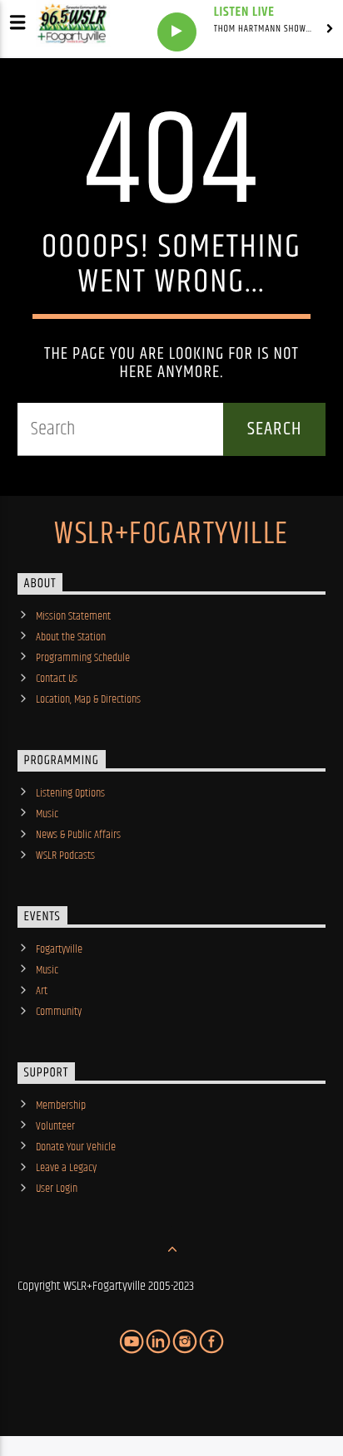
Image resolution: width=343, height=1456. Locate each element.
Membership (61, 1105)
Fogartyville (59, 949)
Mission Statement (73, 616)
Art (41, 991)
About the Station (71, 637)
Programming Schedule (83, 658)
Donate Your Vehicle (76, 1147)
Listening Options (70, 793)
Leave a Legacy (66, 1168)
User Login (56, 1188)
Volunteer (55, 1126)
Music (47, 814)
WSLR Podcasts (65, 855)
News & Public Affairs (78, 835)
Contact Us (56, 678)
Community (59, 1012)
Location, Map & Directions (88, 699)
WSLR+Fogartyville (171, 534)
